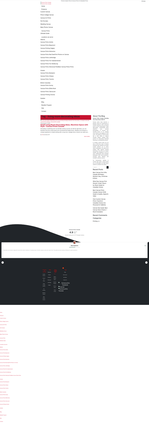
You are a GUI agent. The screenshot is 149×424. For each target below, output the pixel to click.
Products (44, 9)
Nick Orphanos (74, 245)
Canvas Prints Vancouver (48, 91)
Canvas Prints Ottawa (46, 76)
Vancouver (49, 279)
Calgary (49, 285)
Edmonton (49, 272)
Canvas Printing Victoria (47, 94)
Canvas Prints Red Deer (54, 54)
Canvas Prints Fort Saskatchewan (50, 60)
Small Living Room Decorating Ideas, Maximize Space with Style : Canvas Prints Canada (64, 125)
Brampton (49, 277)
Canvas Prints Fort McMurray (49, 63)
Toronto (49, 274)
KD (42, 134)
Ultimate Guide (44, 33)
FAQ (42, 108)
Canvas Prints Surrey (46, 85)
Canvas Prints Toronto (47, 79)
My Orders (65, 277)
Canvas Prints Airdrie (46, 42)
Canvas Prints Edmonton (47, 51)
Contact (43, 111)
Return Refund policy (55, 278)
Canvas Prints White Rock (48, 88)
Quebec (42, 98)
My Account (65, 274)
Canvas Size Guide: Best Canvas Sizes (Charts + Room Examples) (100, 210)
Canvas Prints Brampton (47, 73)
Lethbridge (49, 282)
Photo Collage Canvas (47, 15)
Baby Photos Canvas (46, 27)
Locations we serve (47, 37)
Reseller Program (46, 105)
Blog (42, 102)
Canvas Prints (45, 31)
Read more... (87, 136)
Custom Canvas (45, 11)
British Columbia (45, 83)
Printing (95, 221)
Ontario (42, 70)
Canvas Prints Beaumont (47, 45)
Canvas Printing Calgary (47, 48)
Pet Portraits (44, 21)
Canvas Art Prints (45, 18)
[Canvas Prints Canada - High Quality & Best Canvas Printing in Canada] (45, 2)
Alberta (42, 39)
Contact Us (65, 279)
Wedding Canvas (45, 24)
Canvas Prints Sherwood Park (57, 67)
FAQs (65, 272)
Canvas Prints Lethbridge (48, 57)
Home (43, 6)
